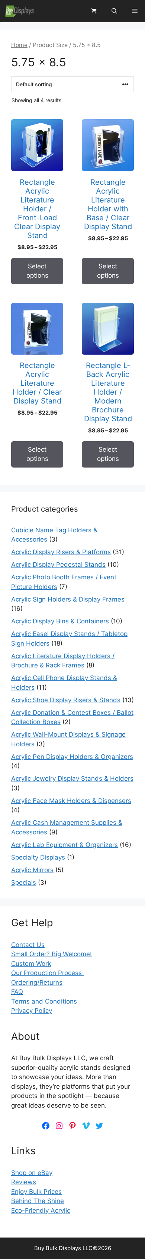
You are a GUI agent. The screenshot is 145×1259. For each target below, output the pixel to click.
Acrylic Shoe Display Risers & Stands (65, 700)
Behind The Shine (37, 1201)
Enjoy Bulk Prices (36, 1191)
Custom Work (31, 963)
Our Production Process (47, 973)
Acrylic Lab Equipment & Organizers (64, 844)
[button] (114, 11)
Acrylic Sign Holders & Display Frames (68, 599)
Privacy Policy (31, 1010)
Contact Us (28, 944)
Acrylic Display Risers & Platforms (61, 552)
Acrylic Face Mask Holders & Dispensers (71, 800)
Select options (37, 270)
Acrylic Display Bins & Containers (60, 621)
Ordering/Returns (36, 982)
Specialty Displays (38, 857)
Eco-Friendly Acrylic (40, 1210)
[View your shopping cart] (94, 11)
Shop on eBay (31, 1172)
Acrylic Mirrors (32, 870)
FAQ (17, 991)
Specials (23, 882)
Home (19, 44)
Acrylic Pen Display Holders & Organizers (72, 756)
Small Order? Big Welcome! (51, 954)
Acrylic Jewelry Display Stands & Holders (72, 778)
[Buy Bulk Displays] (19, 11)
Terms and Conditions (44, 1001)
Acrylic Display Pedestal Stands (58, 564)
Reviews (23, 1182)
